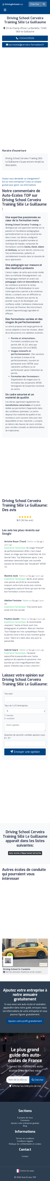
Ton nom (8, 693)
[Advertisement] (25, 76)
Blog (25, 1126)
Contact (25, 1156)
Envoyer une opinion (26, 752)
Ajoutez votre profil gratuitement (25, 1021)
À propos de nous (25, 1117)
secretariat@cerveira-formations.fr (26, 44)
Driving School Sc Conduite (16, 969)
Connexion (25, 1120)
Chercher (38, 1079)
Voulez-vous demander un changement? (21, 178)
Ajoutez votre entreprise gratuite (25, 1123)
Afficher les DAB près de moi (26, 1086)
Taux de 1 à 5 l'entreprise (16, 705)
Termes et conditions (25, 1138)
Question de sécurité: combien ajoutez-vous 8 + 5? (24, 737)
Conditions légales (25, 1141)
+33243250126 (26, 38)
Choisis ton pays (26, 1171)
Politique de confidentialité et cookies (25, 1144)
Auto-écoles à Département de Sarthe (25, 853)
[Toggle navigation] (5, 10)
